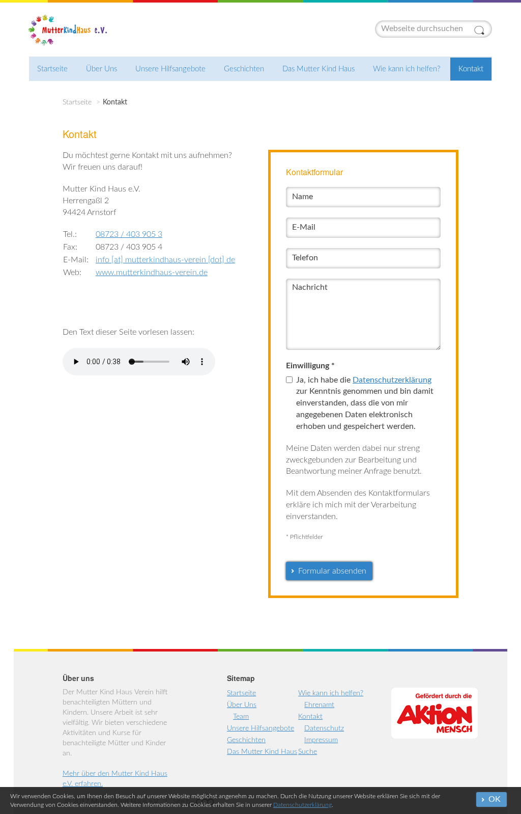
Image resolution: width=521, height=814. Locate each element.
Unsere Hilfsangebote (170, 69)
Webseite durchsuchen (480, 30)
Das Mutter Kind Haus (318, 69)
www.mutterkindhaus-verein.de (152, 272)
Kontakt (470, 69)
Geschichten (244, 69)
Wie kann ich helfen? (406, 69)
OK (494, 799)
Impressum (321, 740)
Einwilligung (310, 366)
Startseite (52, 69)
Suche (307, 751)
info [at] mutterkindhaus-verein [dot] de (165, 260)
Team (241, 716)
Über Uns (101, 69)
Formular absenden (332, 571)
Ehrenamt (319, 705)
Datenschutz (324, 728)
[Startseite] (69, 30)
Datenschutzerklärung (302, 805)
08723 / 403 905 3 (129, 234)
